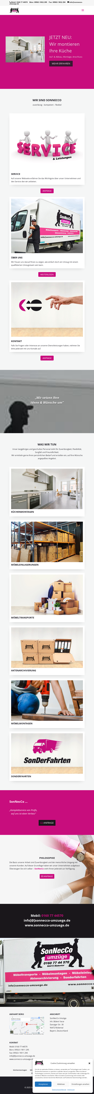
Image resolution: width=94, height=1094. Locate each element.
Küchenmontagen (20, 1070)
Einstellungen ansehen (80, 1084)
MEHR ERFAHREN (61, 62)
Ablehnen (61, 1084)
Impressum (71, 1090)
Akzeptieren (43, 1084)
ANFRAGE (47, 190)
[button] (89, 1063)
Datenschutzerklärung (59, 1090)
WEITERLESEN (47, 274)
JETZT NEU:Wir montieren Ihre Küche (64, 43)
